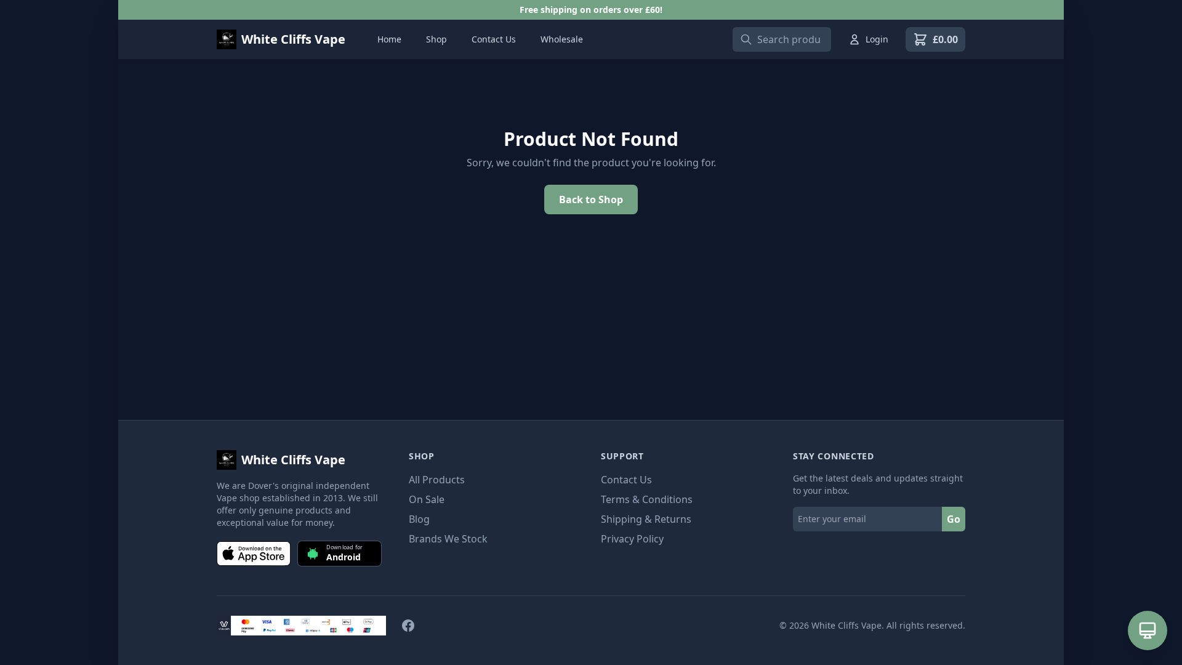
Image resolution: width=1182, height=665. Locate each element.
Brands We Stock (448, 539)
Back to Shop (591, 199)
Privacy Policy (632, 539)
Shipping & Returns (646, 519)
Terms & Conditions (647, 499)
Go (953, 519)
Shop (436, 39)
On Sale (426, 499)
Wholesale (562, 39)
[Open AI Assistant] (1147, 630)
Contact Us (494, 39)
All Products (437, 479)
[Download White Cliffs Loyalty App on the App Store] (254, 553)
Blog (419, 519)
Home (389, 39)
